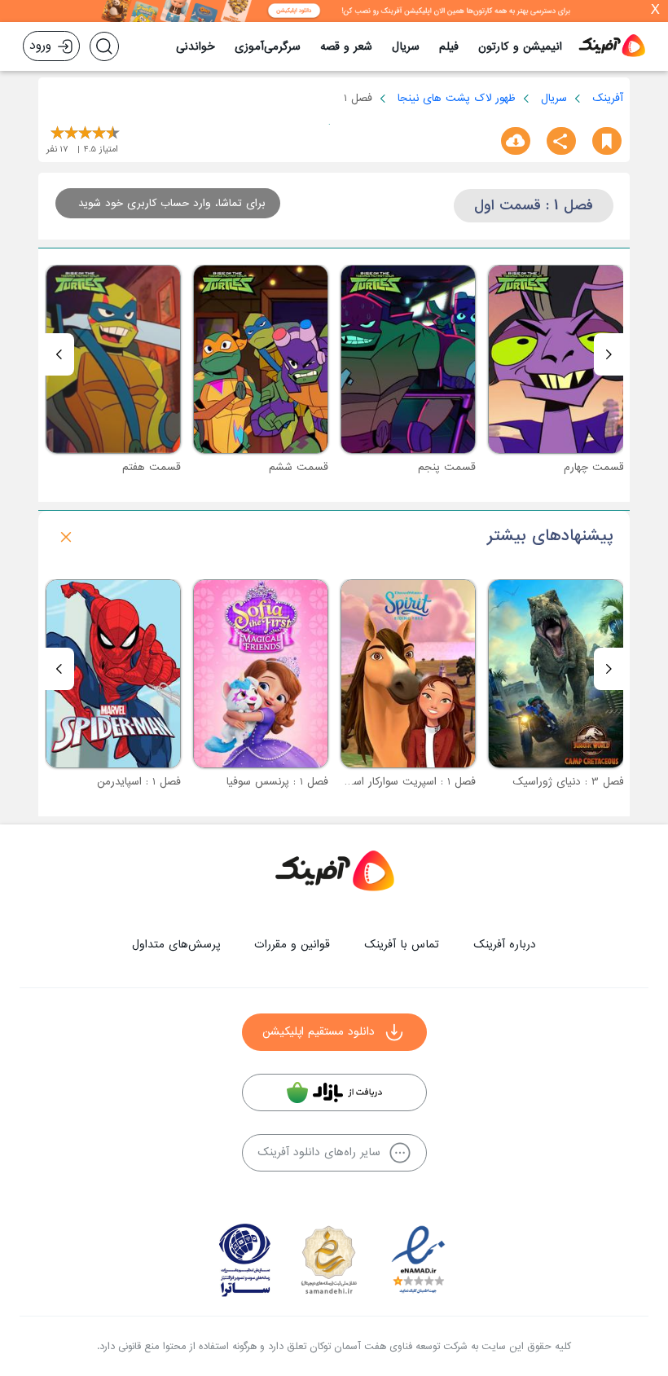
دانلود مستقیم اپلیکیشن (318, 1031)
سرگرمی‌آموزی (268, 46)
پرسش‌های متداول (176, 944)
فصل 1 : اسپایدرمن (139, 781)
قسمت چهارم (594, 467)
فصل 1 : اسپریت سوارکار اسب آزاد (399, 781)
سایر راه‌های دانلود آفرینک (318, 1152)
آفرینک (607, 98)
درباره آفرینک (504, 944)
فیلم (449, 46)
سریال (406, 46)
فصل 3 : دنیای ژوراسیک (568, 781)
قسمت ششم (298, 467)
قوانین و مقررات (292, 944)
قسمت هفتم (151, 467)
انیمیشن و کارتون (520, 46)
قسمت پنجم (447, 467)
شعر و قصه (346, 46)
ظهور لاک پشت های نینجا (457, 98)
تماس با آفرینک (401, 944)
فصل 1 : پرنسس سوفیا (277, 781)
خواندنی (195, 46)
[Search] (104, 46)
